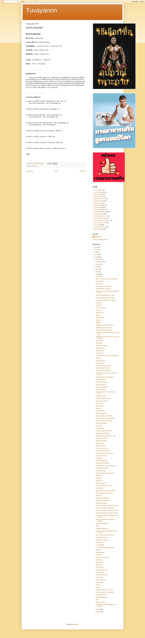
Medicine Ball (100, 443)
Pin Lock (98, 408)
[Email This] (48, 163)
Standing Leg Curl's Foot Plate (104, 325)
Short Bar (98, 358)
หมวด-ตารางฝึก (98, 229)
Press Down (99, 276)
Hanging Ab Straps (101, 503)
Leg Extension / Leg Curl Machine (105, 465)
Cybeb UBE (99, 577)
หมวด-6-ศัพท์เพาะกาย (100, 211)
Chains (98, 587)
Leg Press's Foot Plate (102, 463)
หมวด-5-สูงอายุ (98, 203)
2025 (96, 247)
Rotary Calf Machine (102, 382)
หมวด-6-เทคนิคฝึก (99, 209)
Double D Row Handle (102, 557)
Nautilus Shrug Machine (103, 433)
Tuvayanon (41, 10)
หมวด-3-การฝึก (98, 194)
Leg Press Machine (101, 460)
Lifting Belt (99, 458)
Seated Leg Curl (100, 360)
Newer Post (29, 171)
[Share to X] (52, 163)
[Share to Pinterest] (56, 163)
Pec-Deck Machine (101, 413)
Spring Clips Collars (101, 345)
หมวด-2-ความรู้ (98, 190)
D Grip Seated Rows (102, 575)
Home (56, 171)
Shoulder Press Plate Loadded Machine (107, 355)
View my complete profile (100, 239)
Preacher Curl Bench (102, 401)
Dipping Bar (99, 565)
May (97, 272)
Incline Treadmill (100, 483)
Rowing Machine (101, 384)
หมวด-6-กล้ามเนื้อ (99, 205)
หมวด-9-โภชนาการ (99, 227)
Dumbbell (98, 555)
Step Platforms (100, 317)
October (98, 259)
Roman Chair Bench (102, 387)
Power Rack (99, 403)
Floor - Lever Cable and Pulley (104, 535)
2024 (96, 249)
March (98, 609)
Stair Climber (99, 340)
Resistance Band (101, 389)
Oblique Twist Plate (101, 423)
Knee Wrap (99, 475)
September (99, 261)
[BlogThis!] (50, 163)
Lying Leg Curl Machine (103, 450)
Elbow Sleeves (100, 552)
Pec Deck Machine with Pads (104, 416)
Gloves (98, 526)
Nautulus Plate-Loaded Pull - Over (106, 436)
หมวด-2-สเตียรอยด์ (99, 192)
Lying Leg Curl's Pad (102, 448)
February (99, 612)
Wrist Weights (100, 281)
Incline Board (99, 488)
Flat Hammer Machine (102, 540)
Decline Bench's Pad (102, 570)
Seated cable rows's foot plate (104, 377)
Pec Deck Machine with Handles (105, 418)
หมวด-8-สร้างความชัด (100, 222)
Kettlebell (98, 478)
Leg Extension (100, 363)
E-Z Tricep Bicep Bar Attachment (105, 547)
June (97, 269)
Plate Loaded (100, 406)
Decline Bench (100, 567)
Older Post (83, 171)
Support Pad (99, 312)
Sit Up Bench (99, 353)
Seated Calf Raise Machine (104, 365)
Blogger (76, 624)
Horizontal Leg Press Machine (104, 493)
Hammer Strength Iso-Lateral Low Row (107, 510)
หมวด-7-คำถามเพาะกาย (101, 216)
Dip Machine (99, 560)
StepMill (98, 322)
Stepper (98, 320)
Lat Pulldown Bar (101, 470)
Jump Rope (99, 480)
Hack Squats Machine (102, 523)
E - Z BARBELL (100, 545)
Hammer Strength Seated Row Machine (107, 505)
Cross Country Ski (101, 580)
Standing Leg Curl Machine (104, 327)
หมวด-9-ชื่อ (33, 166)
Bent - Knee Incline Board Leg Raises (107, 279)
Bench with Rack (101, 602)
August (98, 264)
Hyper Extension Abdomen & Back (106, 490)
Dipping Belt (99, 562)
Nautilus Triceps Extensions (104, 431)
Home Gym (99, 495)
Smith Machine (100, 348)
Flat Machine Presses (102, 537)
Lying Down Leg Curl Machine (104, 453)
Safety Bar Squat (101, 379)
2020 (96, 257)
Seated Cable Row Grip (103, 368)
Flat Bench (99, 542)
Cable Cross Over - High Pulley (105, 592)
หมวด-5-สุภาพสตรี (99, 201)
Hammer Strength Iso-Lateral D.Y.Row (107, 513)
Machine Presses (101, 446)
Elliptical (98, 550)
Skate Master (99, 350)
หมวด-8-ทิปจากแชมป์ (100, 218)
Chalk (97, 585)
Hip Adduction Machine (102, 498)
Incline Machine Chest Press (104, 485)
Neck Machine (100, 428)
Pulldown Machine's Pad (103, 398)
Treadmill (98, 303)
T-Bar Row (99, 305)
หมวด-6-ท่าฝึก (98, 207)
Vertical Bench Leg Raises (103, 289)
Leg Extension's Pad (102, 468)
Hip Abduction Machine (102, 500)
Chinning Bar (99, 582)
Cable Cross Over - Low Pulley (105, 590)
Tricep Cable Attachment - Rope (105, 298)
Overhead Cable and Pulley (104, 421)
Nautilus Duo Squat (101, 438)
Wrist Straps (99, 284)
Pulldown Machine (101, 396)
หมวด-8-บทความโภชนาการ (102, 220)
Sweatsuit (98, 310)
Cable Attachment (101, 594)
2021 (96, 254)
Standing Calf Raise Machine (104, 330)
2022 (96, 252)
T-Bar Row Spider (101, 307)
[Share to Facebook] (54, 163)
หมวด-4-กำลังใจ (98, 196)
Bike (97, 599)
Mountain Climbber (101, 441)
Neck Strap (99, 426)
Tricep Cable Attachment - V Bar (105, 295)
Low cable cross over (102, 455)
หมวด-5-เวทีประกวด (100, 199)
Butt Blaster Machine (102, 597)
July (97, 267)
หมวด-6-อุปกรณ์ (98, 214)
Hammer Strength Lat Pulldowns (105, 508)
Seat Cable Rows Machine (103, 370)
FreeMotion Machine (102, 528)
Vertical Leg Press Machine (104, 286)
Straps (98, 315)
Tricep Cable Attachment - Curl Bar (106, 300)
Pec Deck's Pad (100, 411)
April (97, 274)
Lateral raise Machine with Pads (105, 473)
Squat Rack (99, 343)
